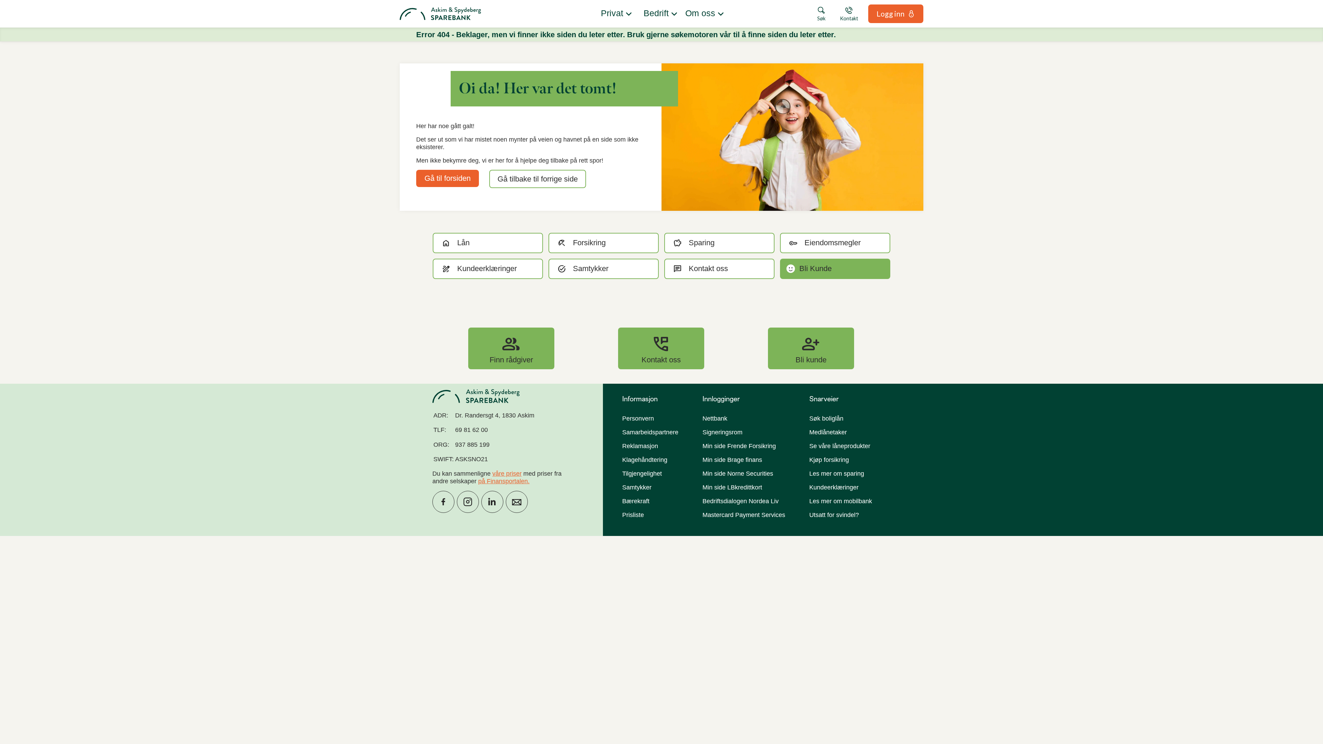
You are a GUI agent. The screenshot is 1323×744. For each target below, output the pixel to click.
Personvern (638, 418)
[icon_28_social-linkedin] (492, 502)
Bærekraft (635, 501)
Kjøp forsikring (829, 459)
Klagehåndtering (644, 459)
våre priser (507, 473)
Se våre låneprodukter (839, 446)
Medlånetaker (828, 432)
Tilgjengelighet (642, 473)
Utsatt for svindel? (834, 515)
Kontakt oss (661, 348)
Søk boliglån (826, 418)
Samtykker (637, 487)
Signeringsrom (722, 432)
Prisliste (633, 515)
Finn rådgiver (511, 348)
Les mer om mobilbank (840, 501)
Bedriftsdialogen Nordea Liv (740, 501)
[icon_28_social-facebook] (443, 502)
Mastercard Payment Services (743, 515)
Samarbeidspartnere (650, 432)
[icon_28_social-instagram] (468, 502)
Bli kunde (811, 348)
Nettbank (714, 418)
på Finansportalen (503, 481)
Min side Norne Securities (737, 473)
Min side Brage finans (732, 459)
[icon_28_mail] (517, 502)
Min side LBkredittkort (732, 487)
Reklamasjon (640, 446)
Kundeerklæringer (834, 487)
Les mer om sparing (836, 473)
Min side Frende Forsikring (739, 446)
